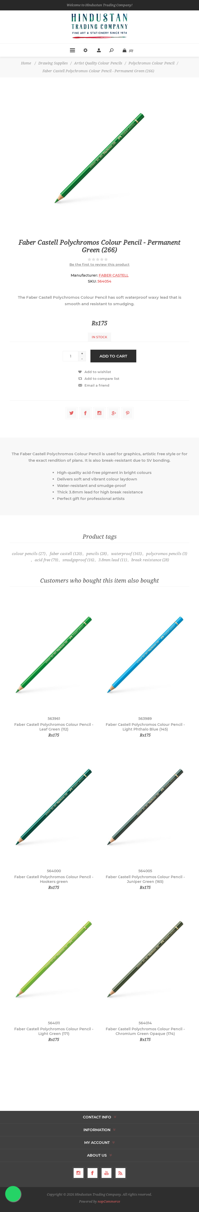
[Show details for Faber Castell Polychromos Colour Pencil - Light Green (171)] (54, 959)
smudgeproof (74, 560)
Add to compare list (101, 378)
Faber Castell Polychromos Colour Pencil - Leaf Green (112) (53, 727)
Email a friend (96, 385)
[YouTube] (106, 1173)
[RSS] (120, 1173)
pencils (92, 553)
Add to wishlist (97, 372)
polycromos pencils (163, 553)
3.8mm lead (108, 560)
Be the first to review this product (99, 264)
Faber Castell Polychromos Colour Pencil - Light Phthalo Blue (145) (145, 727)
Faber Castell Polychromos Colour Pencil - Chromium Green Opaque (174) (145, 1031)
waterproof (121, 553)
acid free (42, 560)
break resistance (146, 560)
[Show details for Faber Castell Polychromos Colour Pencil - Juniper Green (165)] (145, 807)
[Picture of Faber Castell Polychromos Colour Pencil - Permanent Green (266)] (99, 158)
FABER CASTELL (114, 275)
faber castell (61, 553)
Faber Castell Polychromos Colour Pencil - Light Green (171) (53, 1031)
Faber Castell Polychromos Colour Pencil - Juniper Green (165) (145, 879)
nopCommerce (109, 1201)
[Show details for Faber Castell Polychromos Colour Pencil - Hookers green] (54, 807)
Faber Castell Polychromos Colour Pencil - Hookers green (53, 879)
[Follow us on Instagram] (78, 1173)
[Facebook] (92, 1173)
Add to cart (113, 356)
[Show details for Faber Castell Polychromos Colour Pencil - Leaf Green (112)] (54, 655)
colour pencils (25, 553)
